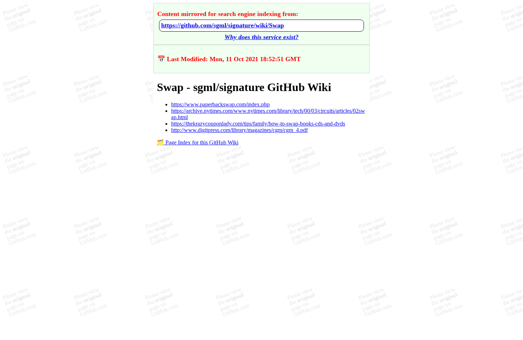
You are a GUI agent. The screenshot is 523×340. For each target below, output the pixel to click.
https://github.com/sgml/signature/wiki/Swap (222, 25)
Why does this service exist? (261, 37)
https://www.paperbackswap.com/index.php (220, 104)
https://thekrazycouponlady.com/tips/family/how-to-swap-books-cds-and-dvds (258, 124)
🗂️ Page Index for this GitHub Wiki (197, 142)
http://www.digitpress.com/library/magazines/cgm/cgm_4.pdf (239, 130)
